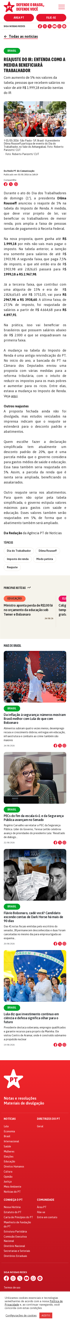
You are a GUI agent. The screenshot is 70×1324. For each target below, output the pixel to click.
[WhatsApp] (59, 26)
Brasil (11, 708)
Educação (14, 598)
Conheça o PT (13, 1199)
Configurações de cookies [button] (21, 1315)
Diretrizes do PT (48, 1118)
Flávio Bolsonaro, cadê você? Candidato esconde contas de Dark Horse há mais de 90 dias (33, 917)
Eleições (8, 1156)
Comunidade (45, 1199)
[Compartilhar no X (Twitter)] (11, 184)
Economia (9, 1131)
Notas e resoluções (20, 1098)
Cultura (8, 1171)
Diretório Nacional (14, 1246)
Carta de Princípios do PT (18, 1217)
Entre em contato (47, 1217)
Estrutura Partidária (15, 1231)
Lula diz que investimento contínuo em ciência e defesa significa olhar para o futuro (31, 1018)
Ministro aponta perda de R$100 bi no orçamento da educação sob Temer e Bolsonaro (28, 609)
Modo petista (44, 559)
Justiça (8, 1181)
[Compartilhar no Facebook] (5, 184)
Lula (6, 1126)
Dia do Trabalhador (19, 550)
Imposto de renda (18, 559)
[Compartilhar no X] (60, 745)
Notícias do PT (12, 1191)
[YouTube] (54, 26)
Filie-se (51, 17)
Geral (40, 1126)
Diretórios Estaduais (15, 1255)
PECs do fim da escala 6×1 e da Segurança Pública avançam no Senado (34, 818)
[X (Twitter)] (50, 26)
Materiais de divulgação (24, 1103)
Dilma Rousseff (48, 550)
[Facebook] (40, 26)
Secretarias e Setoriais (17, 1250)
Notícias (10, 1118)
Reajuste (12, 567)
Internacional (11, 1141)
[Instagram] (45, 26)
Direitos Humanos (14, 1166)
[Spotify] (64, 26)
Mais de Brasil (12, 645)
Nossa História (12, 1207)
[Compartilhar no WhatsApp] (16, 184)
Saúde (7, 1146)
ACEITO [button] (46, 1315)
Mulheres (9, 1151)
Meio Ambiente (12, 1186)
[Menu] (61, 7)
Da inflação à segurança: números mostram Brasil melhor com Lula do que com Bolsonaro (35, 719)
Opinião (8, 1176)
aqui (14, 396)
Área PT (19, 17)
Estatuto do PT (12, 1212)
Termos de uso (12, 1287)
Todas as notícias (21, 36)
